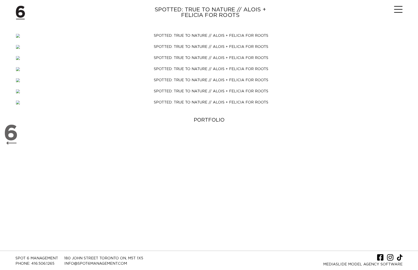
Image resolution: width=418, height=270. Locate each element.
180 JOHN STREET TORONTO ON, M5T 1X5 (103, 258)
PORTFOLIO (209, 120)
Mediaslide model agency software (363, 264)
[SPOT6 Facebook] (381, 259)
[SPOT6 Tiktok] (400, 259)
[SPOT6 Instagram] (391, 259)
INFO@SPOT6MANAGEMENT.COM (95, 263)
